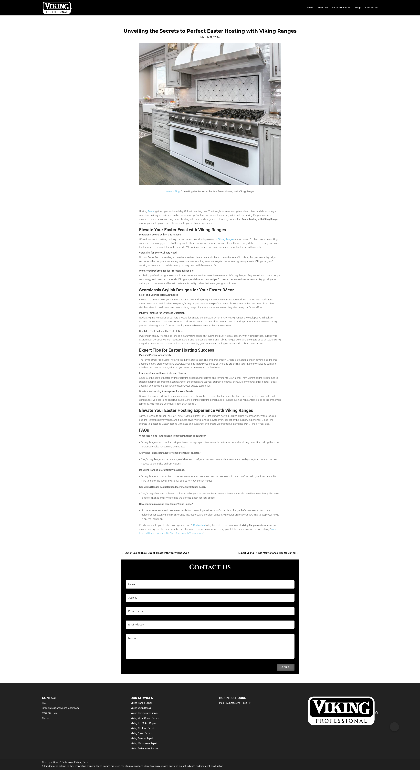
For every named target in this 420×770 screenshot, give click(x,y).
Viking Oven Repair (141, 708)
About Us (323, 8)
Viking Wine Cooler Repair (145, 718)
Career (45, 718)
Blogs (358, 8)
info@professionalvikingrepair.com (60, 708)
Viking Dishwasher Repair (144, 748)
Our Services (339, 8)
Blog (177, 191)
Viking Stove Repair (141, 733)
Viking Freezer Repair (142, 738)
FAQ (44, 703)
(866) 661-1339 (49, 713)
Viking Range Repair (141, 703)
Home (310, 8)
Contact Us (371, 8)
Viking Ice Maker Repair (143, 723)
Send (286, 667)
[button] (394, 726)
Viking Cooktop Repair (143, 728)
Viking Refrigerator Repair (144, 713)
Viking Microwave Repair (144, 743)
